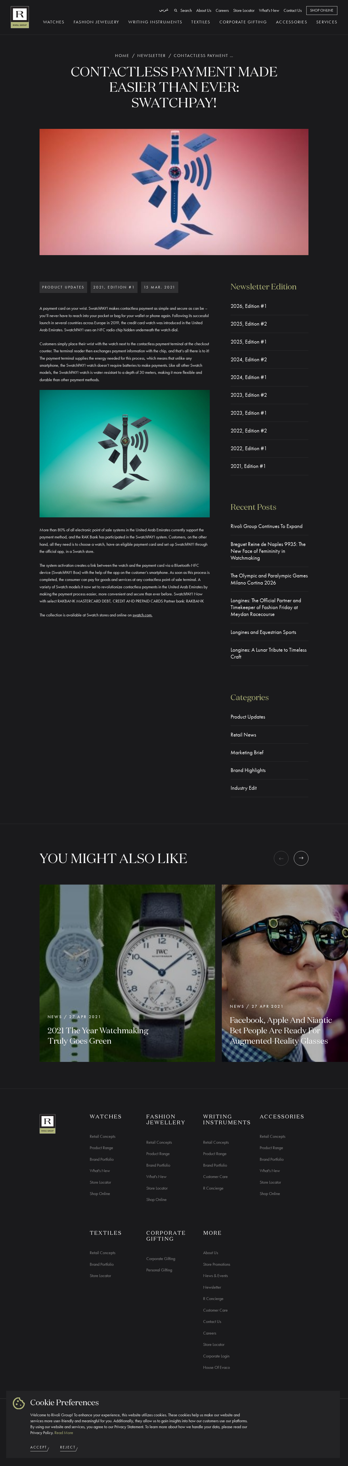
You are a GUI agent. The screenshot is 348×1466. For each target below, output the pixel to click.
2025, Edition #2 (249, 323)
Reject (68, 1447)
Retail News (243, 734)
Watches (54, 22)
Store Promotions (216, 1264)
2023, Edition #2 (249, 395)
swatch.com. (142, 615)
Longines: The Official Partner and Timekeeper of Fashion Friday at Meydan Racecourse (266, 607)
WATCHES (106, 1117)
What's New (269, 10)
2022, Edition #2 (249, 430)
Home (122, 55)
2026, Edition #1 (249, 306)
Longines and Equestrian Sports (263, 632)
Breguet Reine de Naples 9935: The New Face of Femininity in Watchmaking (268, 551)
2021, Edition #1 (248, 466)
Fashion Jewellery (96, 22)
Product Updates (248, 716)
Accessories (291, 22)
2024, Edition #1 (249, 377)
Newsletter (151, 55)
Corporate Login (216, 1356)
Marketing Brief (247, 752)
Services (326, 22)
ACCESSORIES (282, 1117)
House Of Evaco (216, 1367)
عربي (164, 9)
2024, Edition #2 (249, 359)
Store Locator (243, 10)
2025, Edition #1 (249, 341)
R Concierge (213, 1188)
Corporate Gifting (243, 22)
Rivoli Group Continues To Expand (267, 526)
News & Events (215, 1275)
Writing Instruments (155, 22)
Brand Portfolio (102, 1159)
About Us (203, 10)
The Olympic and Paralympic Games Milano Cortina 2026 (269, 579)
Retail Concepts (102, 1136)
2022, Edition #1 (249, 448)
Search (186, 10)
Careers (222, 10)
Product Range (101, 1147)
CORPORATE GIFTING (166, 1236)
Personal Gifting (159, 1270)
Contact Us (293, 10)
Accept (38, 1447)
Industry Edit (244, 788)
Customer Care (215, 1176)
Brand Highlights (248, 770)
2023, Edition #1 (249, 413)
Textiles (200, 22)
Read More (63, 1432)
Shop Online (321, 10)
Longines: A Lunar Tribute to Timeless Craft (269, 653)
